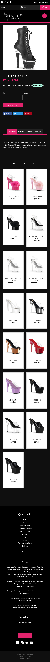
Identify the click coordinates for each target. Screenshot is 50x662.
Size (4, 93)
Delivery (25, 546)
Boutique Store (25, 525)
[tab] (12, 131)
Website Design (22, 656)
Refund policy (25, 552)
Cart (46, 7)
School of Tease (25, 531)
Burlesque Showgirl (25, 528)
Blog (25, 537)
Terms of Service (25, 549)
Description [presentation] (12, 132)
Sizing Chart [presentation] (38, 132)
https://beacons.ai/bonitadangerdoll (25, 608)
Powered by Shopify (25, 658)
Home (25, 520)
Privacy (25, 540)
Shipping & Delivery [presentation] (25, 132)
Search (25, 523)
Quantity (26, 93)
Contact (25, 534)
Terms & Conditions (25, 543)
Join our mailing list (25, 622)
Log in (3, 7)
